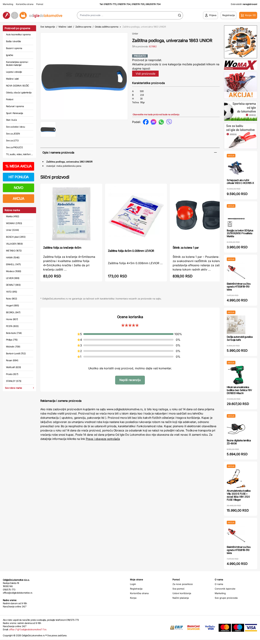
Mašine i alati (12, 78)
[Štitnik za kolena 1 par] (201, 214)
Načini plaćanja (180, 597)
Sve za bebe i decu (15, 126)
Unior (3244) (12, 230)
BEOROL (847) (13, 312)
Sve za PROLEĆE (14, 147)
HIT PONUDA (18, 177)
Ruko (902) (11, 298)
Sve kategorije (47, 26)
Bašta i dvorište (13, 41)
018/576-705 (138, 4)
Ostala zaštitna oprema (106, 26)
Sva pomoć (178, 588)
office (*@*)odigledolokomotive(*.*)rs (27, 629)
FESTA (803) (12, 326)
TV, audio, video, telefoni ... (19, 154)
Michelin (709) (13, 346)
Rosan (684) (12, 360)
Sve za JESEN (13, 133)
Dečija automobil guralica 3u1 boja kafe (240, 338)
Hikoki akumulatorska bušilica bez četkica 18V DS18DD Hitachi (239, 390)
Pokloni (9, 99)
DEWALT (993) (13, 284)
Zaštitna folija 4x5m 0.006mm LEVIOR (131, 251)
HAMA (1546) (12, 257)
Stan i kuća (11, 119)
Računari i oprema (15, 106)
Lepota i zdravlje (14, 71)
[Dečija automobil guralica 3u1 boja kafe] (236, 325)
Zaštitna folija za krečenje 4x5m (62, 247)
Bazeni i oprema (14, 48)
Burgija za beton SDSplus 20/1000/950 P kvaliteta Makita (240, 233)
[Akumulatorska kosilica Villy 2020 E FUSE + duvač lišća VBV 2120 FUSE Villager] (236, 478)
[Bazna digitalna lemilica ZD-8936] (236, 428)
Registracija (136, 588)
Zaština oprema (83, 26)
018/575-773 (110, 4)
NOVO (18, 188)
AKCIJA (18, 198)
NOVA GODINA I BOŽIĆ (17, 85)
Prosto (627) (12, 374)
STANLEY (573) (13, 381)
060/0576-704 (153, 4)
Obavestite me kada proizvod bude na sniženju (156, 114)
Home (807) (12, 319)
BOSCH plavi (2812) (15, 236)
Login (133, 584)
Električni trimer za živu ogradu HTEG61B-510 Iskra (239, 286)
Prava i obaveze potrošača (103, 439)
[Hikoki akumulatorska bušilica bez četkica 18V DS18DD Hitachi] (236, 375)
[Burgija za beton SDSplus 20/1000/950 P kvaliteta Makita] (236, 218)
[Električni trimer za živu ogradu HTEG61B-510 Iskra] (236, 271)
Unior (135, 33)
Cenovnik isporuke (225, 588)
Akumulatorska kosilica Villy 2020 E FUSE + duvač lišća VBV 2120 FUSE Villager (239, 495)
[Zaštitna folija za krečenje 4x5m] (71, 214)
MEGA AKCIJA (18, 166)
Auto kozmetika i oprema (18, 34)
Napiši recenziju (130, 380)
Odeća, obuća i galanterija (18, 92)
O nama (219, 584)
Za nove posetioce (182, 584)
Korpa (133, 597)
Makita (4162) (12, 216)
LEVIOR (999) (12, 278)
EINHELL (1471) (13, 264)
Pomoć (39, 4)
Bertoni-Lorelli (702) (16, 353)
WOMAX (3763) (14, 223)
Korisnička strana (24, 4)
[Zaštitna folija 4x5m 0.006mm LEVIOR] (136, 216)
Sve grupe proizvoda (226, 597)
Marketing (8, 4)
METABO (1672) (14, 250)
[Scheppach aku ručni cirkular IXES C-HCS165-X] (236, 168)
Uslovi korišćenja (181, 593)
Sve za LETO (12, 140)
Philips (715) (12, 339)
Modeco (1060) (13, 271)
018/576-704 (124, 4)
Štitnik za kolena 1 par (186, 247)
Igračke (9, 55)
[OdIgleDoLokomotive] (32, 15)
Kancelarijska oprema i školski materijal (17, 64)
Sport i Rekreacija (14, 113)
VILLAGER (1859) (14, 243)
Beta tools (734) (14, 333)
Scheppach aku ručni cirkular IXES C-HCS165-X (240, 182)
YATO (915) (11, 291)
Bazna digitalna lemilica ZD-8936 (239, 442)
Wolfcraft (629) (13, 367)
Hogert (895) (12, 305)
